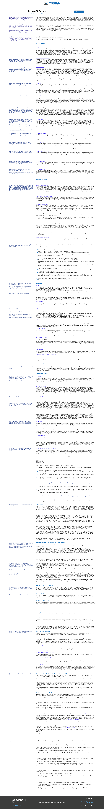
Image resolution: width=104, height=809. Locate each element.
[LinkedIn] (81, 805)
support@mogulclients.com (88, 713)
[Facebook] (91, 805)
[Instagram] (84, 805)
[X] (88, 805)
